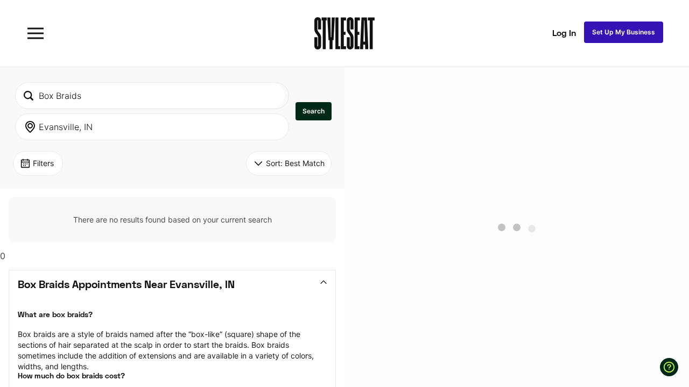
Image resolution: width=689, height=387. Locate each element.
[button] (314, 111)
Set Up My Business (623, 32)
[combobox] (150, 95)
